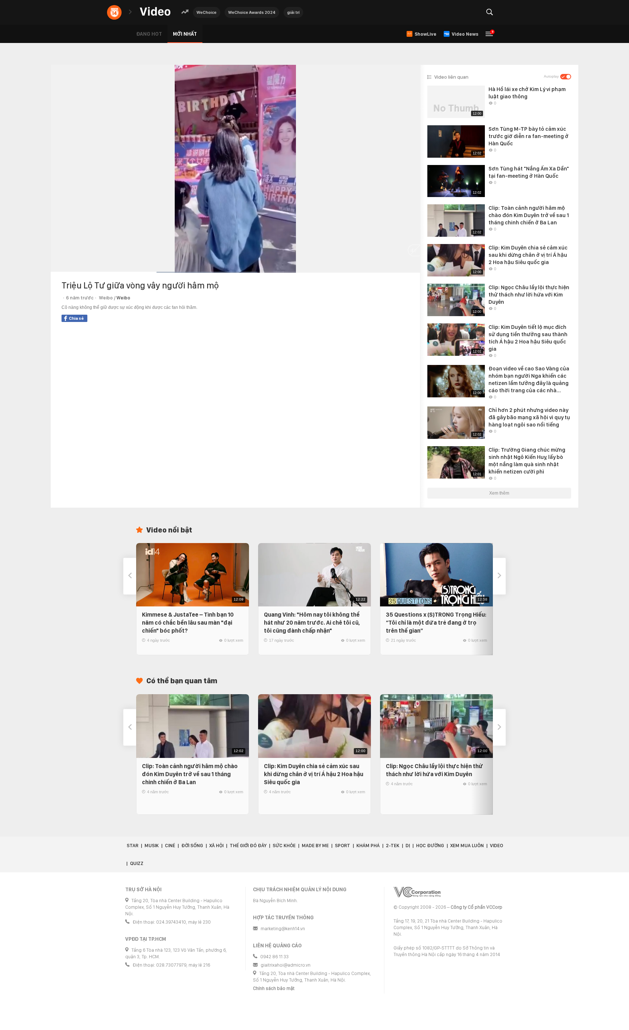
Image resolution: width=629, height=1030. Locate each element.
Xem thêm (499, 493)
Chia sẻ (76, 318)
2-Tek (392, 845)
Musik (152, 845)
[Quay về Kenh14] (114, 12)
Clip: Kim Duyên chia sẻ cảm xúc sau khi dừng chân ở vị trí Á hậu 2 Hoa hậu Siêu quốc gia (313, 774)
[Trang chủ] (155, 12)
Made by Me (315, 845)
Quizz (136, 863)
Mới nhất (185, 34)
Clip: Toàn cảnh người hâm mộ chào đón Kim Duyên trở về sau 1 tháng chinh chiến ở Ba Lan (190, 774)
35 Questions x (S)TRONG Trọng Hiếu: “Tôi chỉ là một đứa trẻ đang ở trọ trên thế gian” (436, 622)
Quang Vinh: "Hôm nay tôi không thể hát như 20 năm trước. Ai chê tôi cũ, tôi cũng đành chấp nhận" (312, 622)
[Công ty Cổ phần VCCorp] (416, 892)
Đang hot (149, 34)
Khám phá (368, 845)
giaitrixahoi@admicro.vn (285, 965)
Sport (342, 845)
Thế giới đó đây (248, 845)
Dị (408, 845)
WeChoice (207, 12)
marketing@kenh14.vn (283, 928)
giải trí (293, 12)
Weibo (123, 297)
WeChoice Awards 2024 (252, 12)
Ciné (170, 845)
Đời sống (192, 845)
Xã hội (216, 845)
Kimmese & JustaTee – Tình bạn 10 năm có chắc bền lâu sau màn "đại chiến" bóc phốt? (188, 622)
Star (132, 845)
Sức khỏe (284, 845)
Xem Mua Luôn (467, 845)
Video (496, 845)
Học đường (430, 845)
